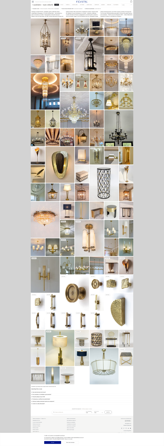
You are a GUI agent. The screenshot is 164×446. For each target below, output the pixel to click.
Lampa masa (89, 4)
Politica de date (35, 427)
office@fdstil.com (128, 423)
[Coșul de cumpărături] (131, 2)
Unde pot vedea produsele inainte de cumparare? (43, 401)
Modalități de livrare (36, 420)
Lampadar (96, 4)
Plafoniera (116, 4)
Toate (56, 4)
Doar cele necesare (70, 442)
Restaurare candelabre (71, 422)
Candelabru (75, 4)
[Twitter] (128, 428)
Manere (103, 4)
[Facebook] (124, 428)
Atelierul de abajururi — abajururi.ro (39, 418)
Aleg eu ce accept (68, 438)
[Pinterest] (126, 428)
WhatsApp (128, 420)
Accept (52, 442)
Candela (68, 4)
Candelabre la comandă (71, 424)
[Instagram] (121, 428)
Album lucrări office (70, 427)
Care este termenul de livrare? (39, 392)
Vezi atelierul (56, 8)
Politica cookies (35, 429)
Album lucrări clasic (70, 429)
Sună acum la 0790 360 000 (126, 418)
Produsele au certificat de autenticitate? (41, 399)
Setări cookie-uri (36, 431)
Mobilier (109, 4)
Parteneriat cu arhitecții (71, 425)
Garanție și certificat (36, 425)
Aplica (61, 4)
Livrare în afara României (37, 422)
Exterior (82, 4)
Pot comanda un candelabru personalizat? (41, 394)
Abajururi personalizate (71, 418)
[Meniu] (33, 1)
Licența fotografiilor (127, 430)
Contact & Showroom (127, 425)
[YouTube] (130, 428)
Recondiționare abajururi (71, 420)
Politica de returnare (36, 424)
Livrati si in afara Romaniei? (38, 403)
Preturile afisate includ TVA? (38, 396)
